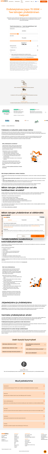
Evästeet (26, 443)
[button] (45, 451)
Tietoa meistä (27, 440)
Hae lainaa (22, 1)
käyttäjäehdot (17, 57)
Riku (24, 368)
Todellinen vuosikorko (5, 259)
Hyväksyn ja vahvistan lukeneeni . (22, 57)
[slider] (18, 33)
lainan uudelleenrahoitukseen (12, 166)
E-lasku (15, 447)
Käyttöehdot (27, 441)
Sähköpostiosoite (13, 45)
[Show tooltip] (37, 45)
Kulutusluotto (11, 1)
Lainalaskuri (16, 440)
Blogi (31, 1)
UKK (14, 443)
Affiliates (15, 446)
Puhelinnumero (12, 50)
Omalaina (3, 125)
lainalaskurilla (24, 262)
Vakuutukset (16, 441)
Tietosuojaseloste (28, 442)
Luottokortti (27, 1)
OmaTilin (42, 434)
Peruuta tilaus (16, 444)
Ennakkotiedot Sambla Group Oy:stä (30, 445)
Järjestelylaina (4, 308)
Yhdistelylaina (17, 1)
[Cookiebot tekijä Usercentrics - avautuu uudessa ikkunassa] (40, 217)
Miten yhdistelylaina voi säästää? (11, 207)
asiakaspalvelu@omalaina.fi (30, 437)
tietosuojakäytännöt (30, 57)
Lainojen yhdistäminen (10, 125)
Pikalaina (15, 439)
